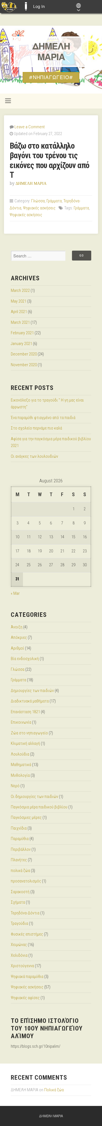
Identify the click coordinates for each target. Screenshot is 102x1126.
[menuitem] (9, 6)
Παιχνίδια (19, 828)
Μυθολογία (20, 775)
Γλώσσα (38, 201)
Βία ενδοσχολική (25, 658)
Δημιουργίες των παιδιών (32, 690)
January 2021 (21, 343)
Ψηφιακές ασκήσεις (39, 208)
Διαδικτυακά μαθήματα (30, 701)
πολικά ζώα (20, 870)
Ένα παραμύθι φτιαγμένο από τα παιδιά (43, 417)
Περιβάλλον (21, 849)
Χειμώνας (19, 944)
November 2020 (24, 365)
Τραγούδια (19, 923)
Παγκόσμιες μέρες (26, 817)
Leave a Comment (29, 127)
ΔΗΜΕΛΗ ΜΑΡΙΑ (51, 51)
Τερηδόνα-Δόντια (25, 913)
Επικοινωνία (21, 722)
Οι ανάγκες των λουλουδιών (34, 456)
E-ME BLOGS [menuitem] (25, 6)
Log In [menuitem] (39, 6)
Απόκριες (19, 637)
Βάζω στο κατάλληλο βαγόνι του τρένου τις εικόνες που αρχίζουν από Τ (49, 160)
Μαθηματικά (21, 764)
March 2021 (20, 322)
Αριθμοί (17, 648)
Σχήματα (18, 902)
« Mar (15, 593)
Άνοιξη (16, 627)
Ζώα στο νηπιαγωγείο (29, 733)
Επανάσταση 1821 (25, 712)
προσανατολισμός (26, 881)
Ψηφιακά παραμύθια (27, 976)
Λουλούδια (20, 754)
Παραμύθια (20, 838)
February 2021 (22, 333)
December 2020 (24, 354)
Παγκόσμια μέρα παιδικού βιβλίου (39, 807)
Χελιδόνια (19, 955)
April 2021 (19, 311)
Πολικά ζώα (54, 1090)
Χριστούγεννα (22, 966)
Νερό (15, 786)
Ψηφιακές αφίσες (25, 997)
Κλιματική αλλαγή (25, 743)
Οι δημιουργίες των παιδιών (34, 796)
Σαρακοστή (20, 891)
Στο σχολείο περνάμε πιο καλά (36, 428)
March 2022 (20, 290)
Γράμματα (54, 201)
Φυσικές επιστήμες (27, 934)
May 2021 (18, 301)
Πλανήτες (19, 860)
